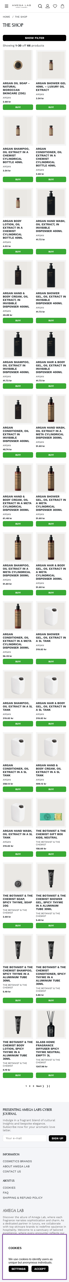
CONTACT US (12, 1171)
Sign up (57, 1138)
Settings (18, 1269)
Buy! (18, 107)
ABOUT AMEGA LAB (16, 1166)
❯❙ (48, 1086)
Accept (40, 1269)
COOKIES (9, 1187)
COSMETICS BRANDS (17, 1161)
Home (6, 16)
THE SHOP (21, 16)
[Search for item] (40, 6)
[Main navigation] (6, 6)
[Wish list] (55, 6)
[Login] (47, 6)
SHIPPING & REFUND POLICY (22, 1197)
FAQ (5, 1192)
